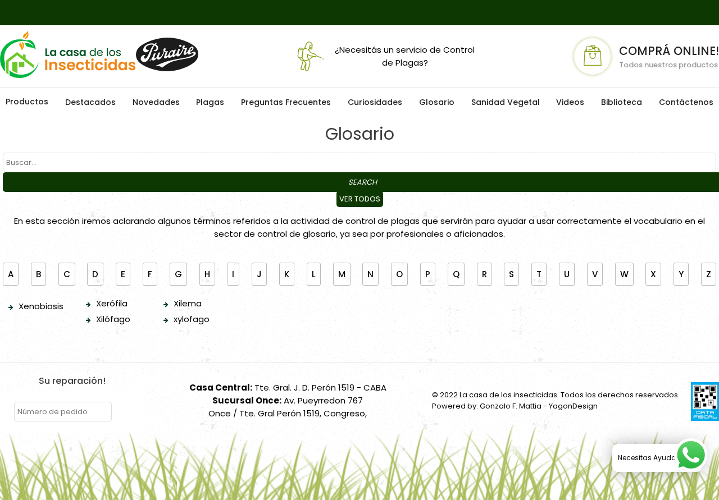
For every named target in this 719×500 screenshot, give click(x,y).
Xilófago (113, 319)
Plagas (210, 102)
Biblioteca (621, 102)
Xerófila (112, 303)
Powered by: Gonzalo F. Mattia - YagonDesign (515, 406)
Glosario (436, 102)
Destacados (90, 102)
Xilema (188, 303)
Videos (570, 102)
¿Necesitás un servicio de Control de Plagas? (405, 56)
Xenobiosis (41, 306)
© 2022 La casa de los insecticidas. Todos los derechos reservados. (556, 394)
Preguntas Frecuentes (286, 102)
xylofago (192, 319)
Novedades (156, 102)
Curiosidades (375, 102)
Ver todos (359, 199)
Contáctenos (686, 102)
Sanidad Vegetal (505, 102)
